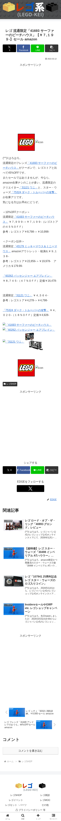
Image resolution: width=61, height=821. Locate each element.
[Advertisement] (30, 98)
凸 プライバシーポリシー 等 (30, 810)
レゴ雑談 (45, 795)
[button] (51, 48)
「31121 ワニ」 (28, 187)
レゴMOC (45, 800)
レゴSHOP (11, 384)
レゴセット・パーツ (16, 805)
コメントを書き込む (30, 750)
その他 (45, 805)
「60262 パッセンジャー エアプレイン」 (27, 275)
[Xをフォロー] (30, 488)
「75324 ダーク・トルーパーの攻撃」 (34, 192)
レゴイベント (16, 800)
